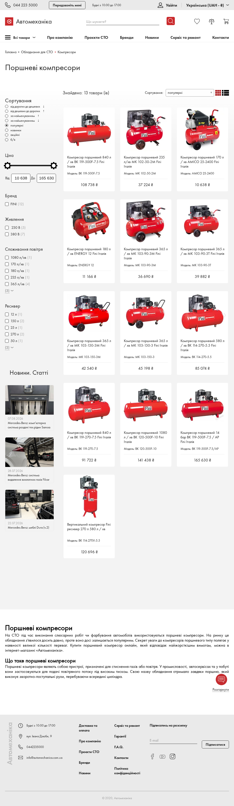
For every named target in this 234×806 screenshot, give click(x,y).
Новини (152, 37)
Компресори (67, 52)
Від (7, 178)
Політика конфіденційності (127, 771)
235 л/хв (17, 277)
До (33, 178)
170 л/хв (17, 264)
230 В (15, 227)
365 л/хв (17, 284)
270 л (15, 334)
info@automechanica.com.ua (44, 758)
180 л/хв (17, 270)
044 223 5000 (25, 5)
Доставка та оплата (88, 728)
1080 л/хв (18, 257)
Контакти (220, 37)
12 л (14, 314)
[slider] (7, 165)
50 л (14, 340)
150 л (15, 321)
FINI (14, 204)
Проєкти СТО (96, 37)
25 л (14, 327)
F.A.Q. (118, 747)
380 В (15, 234)
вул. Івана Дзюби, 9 (39, 736)
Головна (10, 52)
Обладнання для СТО (37, 52)
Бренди (126, 37)
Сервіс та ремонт (185, 37)
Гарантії (120, 736)
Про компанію (60, 37)
